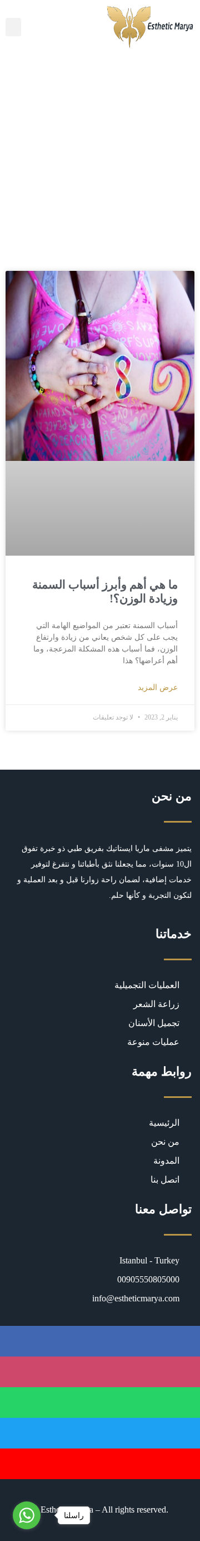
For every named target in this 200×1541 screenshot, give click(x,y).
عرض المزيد (158, 687)
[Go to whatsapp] (27, 1515)
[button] (13, 27)
